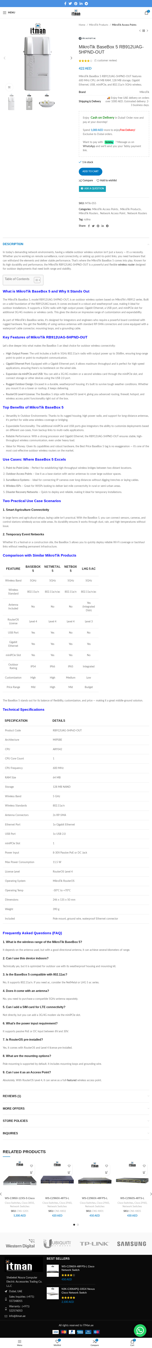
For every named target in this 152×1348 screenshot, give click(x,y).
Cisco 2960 (65, 1203)
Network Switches (19, 1206)
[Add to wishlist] (31, 1166)
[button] (31, 1172)
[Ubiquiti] (57, 1243)
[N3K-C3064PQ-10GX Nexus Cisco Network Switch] (53, 1295)
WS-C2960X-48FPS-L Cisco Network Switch (78, 1268)
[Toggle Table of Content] (35, 280)
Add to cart (90, 171)
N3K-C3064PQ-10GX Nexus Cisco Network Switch (78, 1290)
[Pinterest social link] (75, 3)
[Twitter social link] (70, 3)
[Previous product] (140, 31)
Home (82, 25)
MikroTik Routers (88, 213)
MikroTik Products (99, 25)
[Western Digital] (20, 1243)
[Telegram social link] (86, 3)
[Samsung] (131, 1243)
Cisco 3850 (28, 1203)
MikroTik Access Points (124, 25)
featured (72, 1080)
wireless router (126, 265)
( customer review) (105, 61)
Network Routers (137, 213)
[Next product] (147, 31)
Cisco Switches (13, 1203)
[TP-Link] (94, 1243)
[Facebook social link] (65, 3)
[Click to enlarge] (9, 87)
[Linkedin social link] (81, 3)
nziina (87, 219)
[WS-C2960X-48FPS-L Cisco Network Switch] (53, 1273)
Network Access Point (112, 213)
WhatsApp (89, 146)
